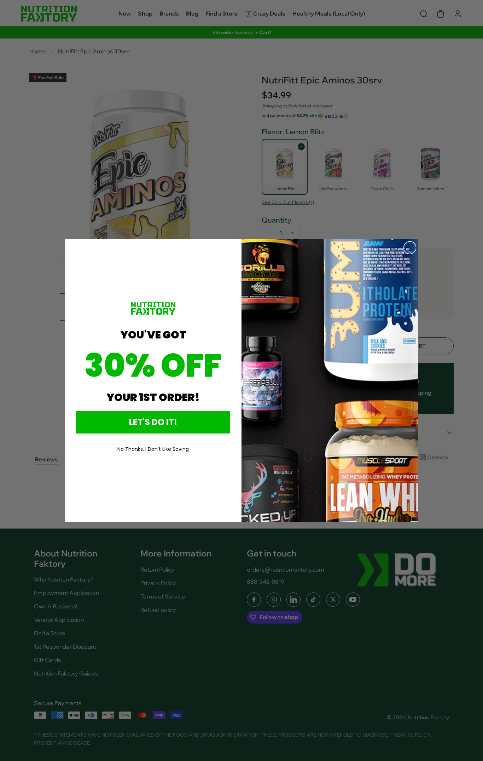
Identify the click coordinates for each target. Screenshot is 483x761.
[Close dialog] (409, 247)
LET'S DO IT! (153, 422)
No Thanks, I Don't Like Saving (153, 449)
